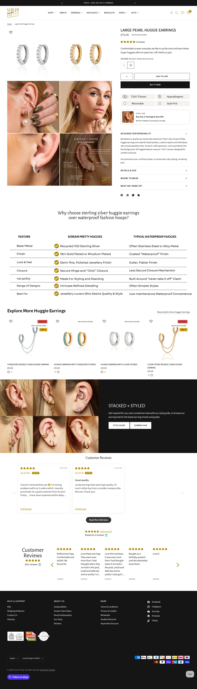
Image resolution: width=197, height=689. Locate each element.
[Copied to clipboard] (139, 195)
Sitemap (11, 619)
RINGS (122, 12)
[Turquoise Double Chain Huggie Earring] (28, 339)
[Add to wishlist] (11, 32)
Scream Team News (62, 611)
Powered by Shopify (47, 670)
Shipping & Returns (15, 611)
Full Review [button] (26, 509)
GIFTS (133, 12)
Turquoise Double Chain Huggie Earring (28, 364)
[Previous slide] (14, 493)
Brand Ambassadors (63, 615)
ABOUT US (59, 601)
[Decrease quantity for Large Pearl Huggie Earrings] (123, 76)
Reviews (57, 623)
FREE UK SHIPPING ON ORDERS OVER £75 (98, 3)
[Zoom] (53, 34)
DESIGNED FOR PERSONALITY (136, 133)
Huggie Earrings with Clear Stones (119, 364)
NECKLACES (92, 12)
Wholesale (105, 615)
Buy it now (155, 84)
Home (9, 24)
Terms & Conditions (109, 606)
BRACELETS (109, 12)
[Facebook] (122, 195)
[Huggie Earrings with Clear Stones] (122, 339)
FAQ (9, 606)
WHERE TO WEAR (129, 178)
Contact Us (12, 615)
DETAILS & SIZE (128, 170)
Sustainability (60, 606)
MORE (104, 601)
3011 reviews (31, 564)
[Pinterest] (128, 195)
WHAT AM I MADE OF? (131, 186)
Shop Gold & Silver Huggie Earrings (173, 312)
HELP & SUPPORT (16, 601)
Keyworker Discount (110, 623)
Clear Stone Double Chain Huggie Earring (164, 366)
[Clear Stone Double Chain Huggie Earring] (168, 339)
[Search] (177, 13)
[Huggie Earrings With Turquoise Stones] (75, 339)
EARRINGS (75, 12)
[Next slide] (182, 493)
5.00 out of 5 (106, 531)
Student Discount (108, 619)
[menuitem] (52, 13)
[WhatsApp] (133, 195)
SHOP (50, 12)
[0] (188, 13)
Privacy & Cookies (109, 611)
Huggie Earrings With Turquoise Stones (75, 364)
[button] (128, 42)
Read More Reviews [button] (98, 520)
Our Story (58, 619)
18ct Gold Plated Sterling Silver (124, 65)
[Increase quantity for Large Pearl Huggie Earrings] (131, 76)
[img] (27, 468)
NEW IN (63, 12)
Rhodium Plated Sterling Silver (130, 65)
